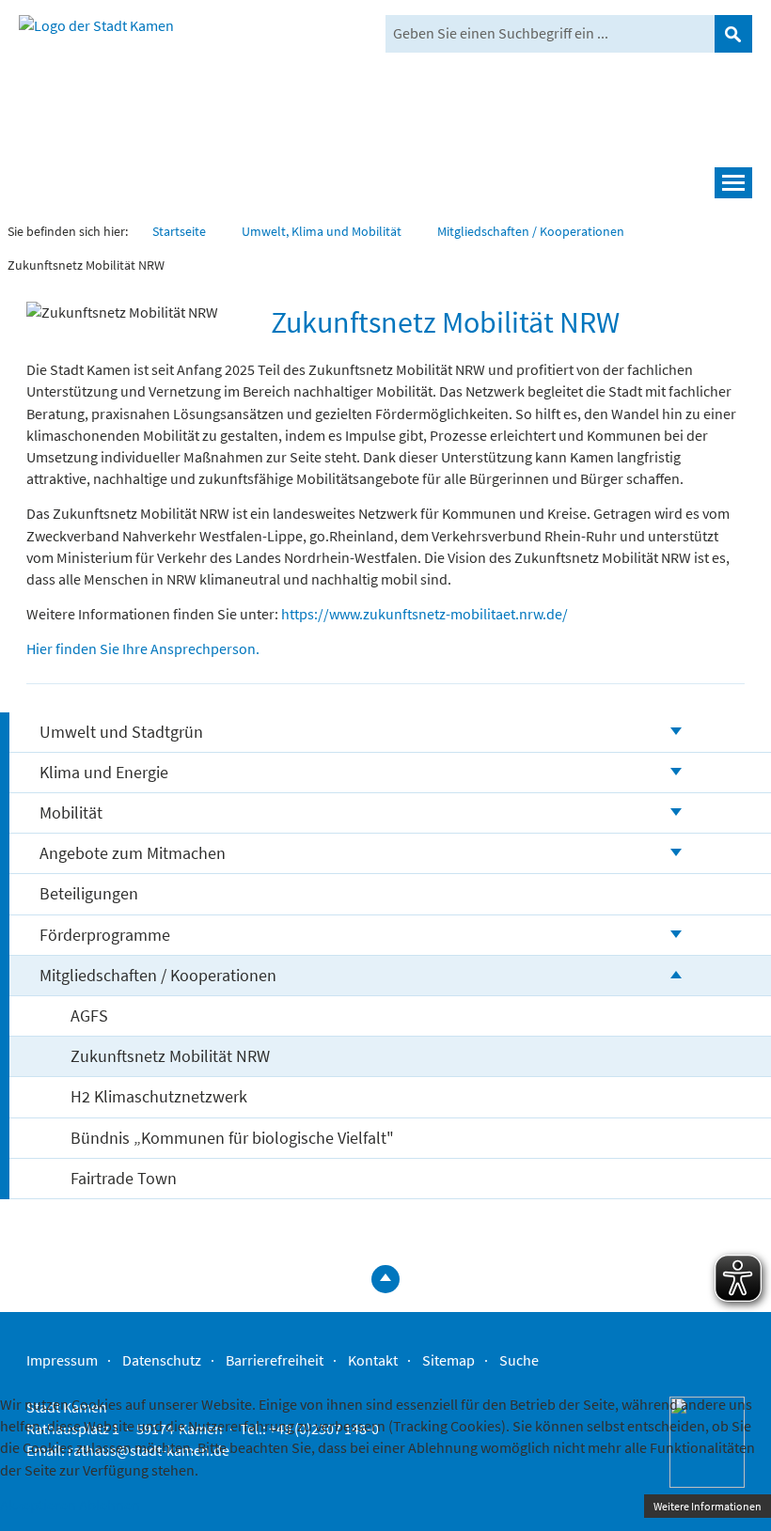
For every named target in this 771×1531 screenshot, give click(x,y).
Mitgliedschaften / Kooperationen (157, 975)
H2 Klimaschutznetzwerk (159, 1096)
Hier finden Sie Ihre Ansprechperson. (143, 648)
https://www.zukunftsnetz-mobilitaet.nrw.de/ (424, 613)
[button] (385, 183)
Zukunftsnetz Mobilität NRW (170, 1056)
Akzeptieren (38, 1504)
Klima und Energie (103, 772)
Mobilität (70, 812)
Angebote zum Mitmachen (132, 853)
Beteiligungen (88, 893)
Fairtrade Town (124, 1178)
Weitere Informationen (707, 1506)
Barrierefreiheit (274, 1360)
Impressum (62, 1360)
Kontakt (373, 1360)
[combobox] (550, 34)
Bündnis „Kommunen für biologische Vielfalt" (232, 1137)
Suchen (733, 34)
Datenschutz (161, 1360)
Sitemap (448, 1360)
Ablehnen (109, 1504)
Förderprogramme (104, 934)
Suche (519, 1360)
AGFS (89, 1015)
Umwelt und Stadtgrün (121, 731)
